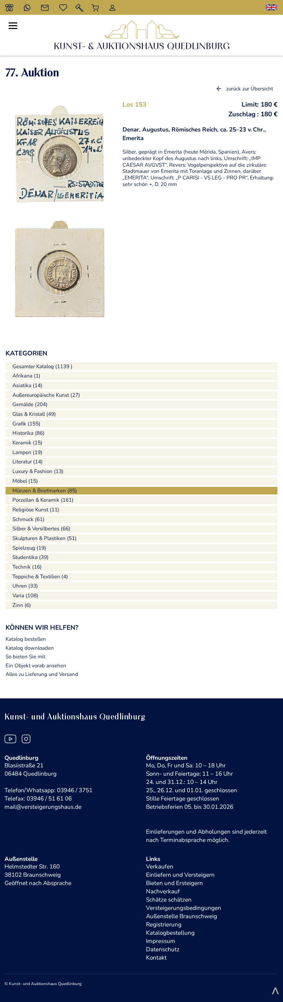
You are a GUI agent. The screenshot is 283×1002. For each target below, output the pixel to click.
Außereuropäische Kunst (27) (46, 395)
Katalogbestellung (170, 933)
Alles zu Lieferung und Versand (42, 674)
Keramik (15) (27, 442)
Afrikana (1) (26, 375)
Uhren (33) (25, 585)
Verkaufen (159, 867)
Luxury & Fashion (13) (38, 471)
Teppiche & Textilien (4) (40, 576)
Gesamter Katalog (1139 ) (42, 366)
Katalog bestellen (26, 639)
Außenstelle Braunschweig (181, 916)
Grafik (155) (26, 423)
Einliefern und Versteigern (180, 875)
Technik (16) (27, 566)
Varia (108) (25, 595)
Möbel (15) (25, 481)
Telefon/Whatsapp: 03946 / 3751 (48, 790)
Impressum (160, 941)
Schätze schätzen (169, 900)
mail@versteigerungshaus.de (42, 807)
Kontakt (156, 958)
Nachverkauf (163, 891)
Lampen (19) (27, 452)
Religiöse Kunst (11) (35, 509)
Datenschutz (162, 949)
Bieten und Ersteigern (174, 883)
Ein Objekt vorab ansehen (36, 665)
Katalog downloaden (30, 648)
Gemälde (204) (30, 404)
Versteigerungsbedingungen (183, 908)
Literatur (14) (27, 461)
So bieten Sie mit (25, 656)
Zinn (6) (21, 605)
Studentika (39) (30, 557)
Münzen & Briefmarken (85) (44, 490)
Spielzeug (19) (29, 547)
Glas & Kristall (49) (34, 414)
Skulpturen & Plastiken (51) (44, 538)
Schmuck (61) (28, 519)
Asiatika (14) (27, 385)
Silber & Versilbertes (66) (41, 528)
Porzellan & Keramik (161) (43, 500)
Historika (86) (28, 433)
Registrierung (164, 925)
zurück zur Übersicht (249, 88)
